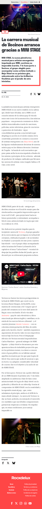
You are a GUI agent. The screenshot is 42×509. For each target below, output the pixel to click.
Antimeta (5, 315)
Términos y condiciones (30, 487)
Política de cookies (30, 496)
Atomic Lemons (22, 324)
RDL (5, 92)
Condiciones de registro (30, 493)
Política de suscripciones (30, 490)
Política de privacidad (30, 484)
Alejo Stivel (28, 142)
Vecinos (22, 232)
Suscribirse (11, 487)
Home (11, 484)
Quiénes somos (11, 493)
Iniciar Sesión (34, 2)
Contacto (11, 490)
